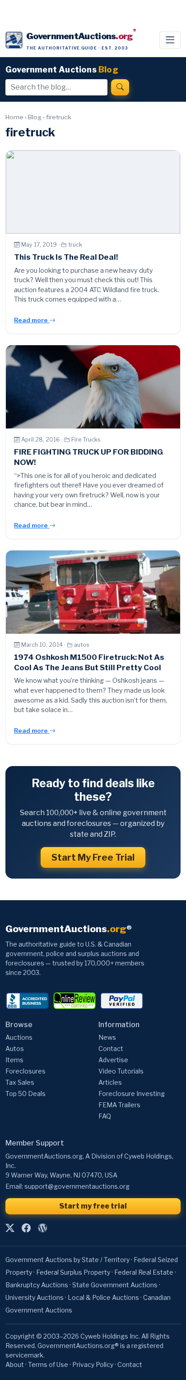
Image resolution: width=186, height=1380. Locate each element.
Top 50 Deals (25, 1093)
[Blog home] (42, 1228)
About (14, 1364)
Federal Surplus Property (73, 1272)
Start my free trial (93, 1206)
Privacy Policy (92, 1364)
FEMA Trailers (119, 1105)
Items (14, 1060)
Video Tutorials (121, 1071)
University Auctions (34, 1297)
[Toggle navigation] (170, 40)
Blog (35, 117)
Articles (110, 1082)
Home (14, 117)
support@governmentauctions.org (77, 1186)
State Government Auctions (115, 1285)
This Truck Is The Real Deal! (66, 257)
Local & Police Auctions (103, 1297)
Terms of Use (48, 1364)
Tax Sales (19, 1082)
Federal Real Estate (143, 1272)
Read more (31, 320)
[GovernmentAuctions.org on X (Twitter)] (9, 1228)
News (107, 1037)
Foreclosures (25, 1071)
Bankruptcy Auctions (36, 1285)
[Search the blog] (120, 87)
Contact (110, 1048)
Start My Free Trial (93, 857)
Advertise (113, 1060)
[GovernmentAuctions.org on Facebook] (26, 1228)
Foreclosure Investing (131, 1093)
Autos (14, 1048)
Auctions (19, 1037)
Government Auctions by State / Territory (67, 1259)
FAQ (104, 1116)
